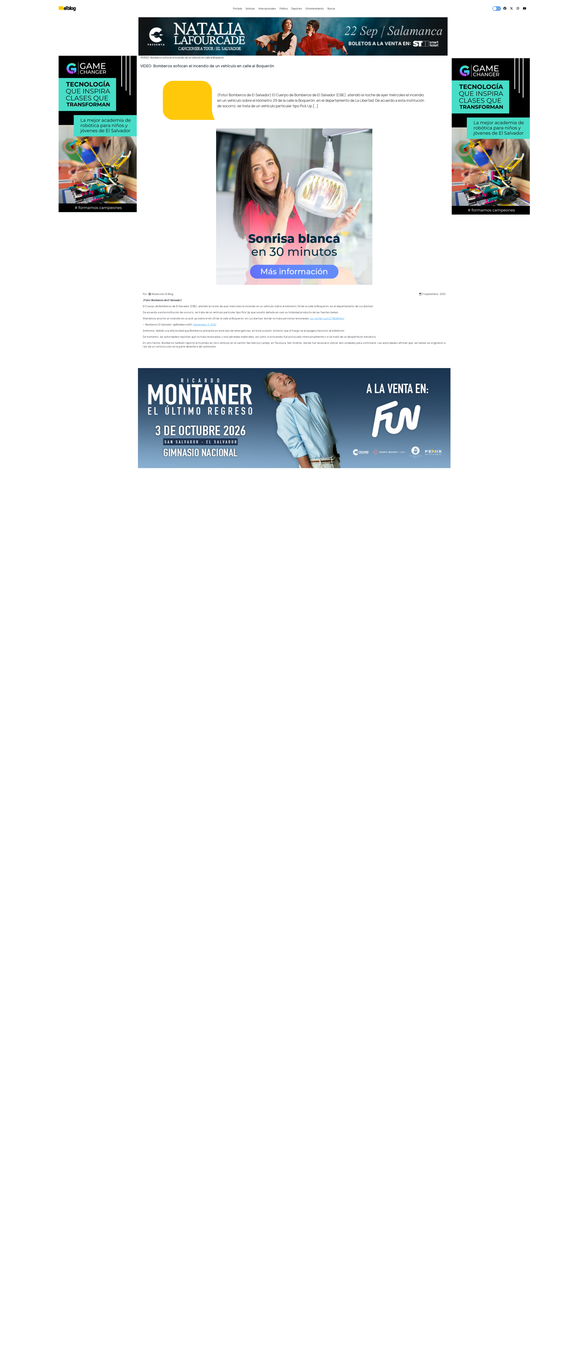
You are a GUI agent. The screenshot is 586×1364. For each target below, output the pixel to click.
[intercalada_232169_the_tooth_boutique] (294, 206)
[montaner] (98, 134)
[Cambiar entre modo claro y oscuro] (496, 8)
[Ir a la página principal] (67, 8)
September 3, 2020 (204, 324)
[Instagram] (517, 8)
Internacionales (267, 8)
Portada (237, 8)
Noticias (250, 8)
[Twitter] (511, 8)
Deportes (296, 8)
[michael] (491, 136)
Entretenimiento (315, 8)
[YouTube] (524, 8)
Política (284, 8)
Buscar (331, 8)
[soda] (294, 418)
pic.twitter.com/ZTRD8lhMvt (327, 318)
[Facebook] (505, 8)
